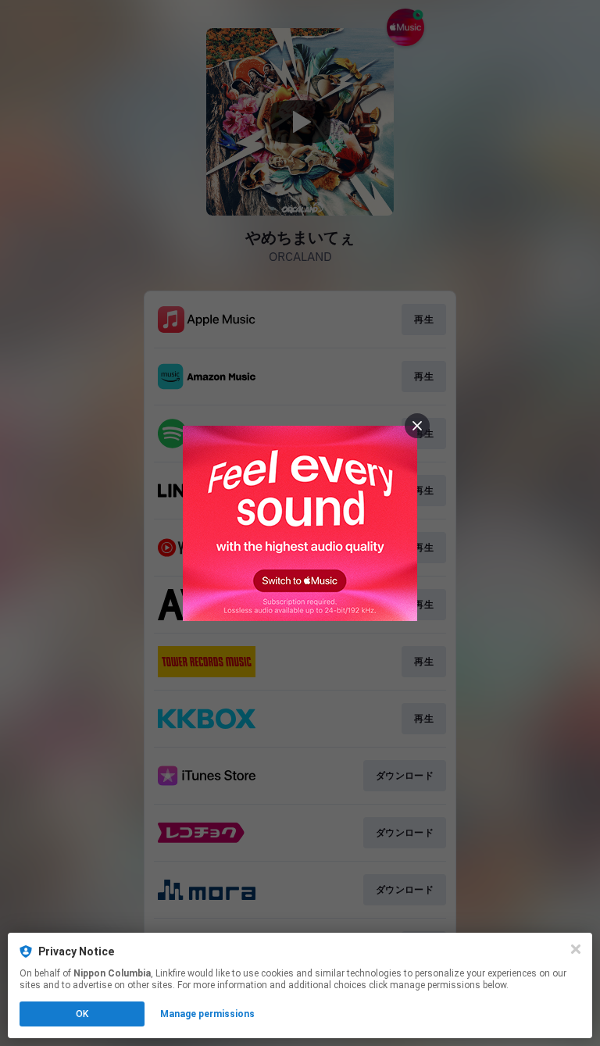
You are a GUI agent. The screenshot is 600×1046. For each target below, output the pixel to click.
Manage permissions (207, 1014)
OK (82, 1014)
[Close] (575, 949)
